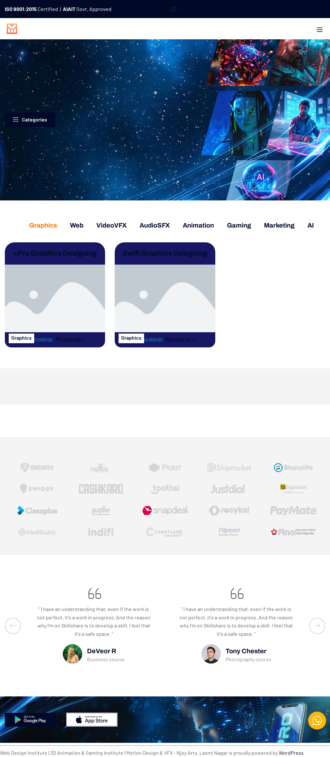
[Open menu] (174, 9)
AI (310, 225)
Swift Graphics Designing (164, 253)
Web (76, 225)
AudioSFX (155, 225)
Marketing (279, 225)
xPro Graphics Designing (55, 253)
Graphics (43, 225)
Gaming (239, 225)
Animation (198, 225)
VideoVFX (111, 225)
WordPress (291, 753)
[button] (13, 626)
